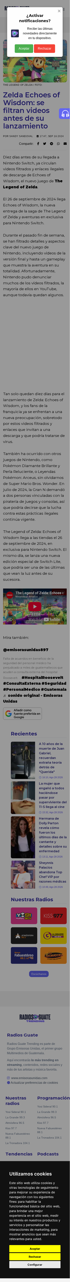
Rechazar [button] (35, 1256)
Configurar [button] (35, 1264)
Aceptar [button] (35, 1248)
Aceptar (24, 48)
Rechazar (44, 48)
